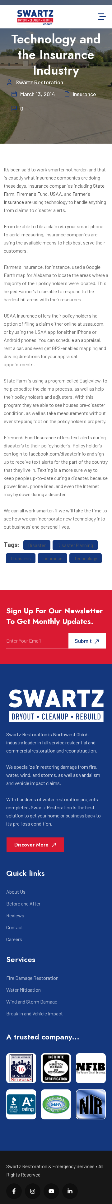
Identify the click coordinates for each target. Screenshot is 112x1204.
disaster (37, 545)
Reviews (15, 915)
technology (85, 558)
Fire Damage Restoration (32, 977)
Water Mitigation (23, 989)
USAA (56, 194)
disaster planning (75, 545)
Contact (14, 927)
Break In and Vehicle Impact (34, 1013)
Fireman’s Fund (32, 194)
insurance (52, 558)
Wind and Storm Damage (31, 1001)
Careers (14, 939)
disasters (21, 558)
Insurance (84, 94)
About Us (16, 891)
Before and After (23, 903)
